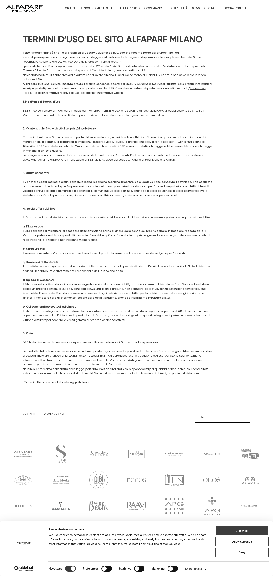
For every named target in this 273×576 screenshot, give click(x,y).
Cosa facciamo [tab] (128, 8)
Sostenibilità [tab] (178, 8)
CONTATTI (29, 414)
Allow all (242, 530)
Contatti (211, 8)
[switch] (106, 569)
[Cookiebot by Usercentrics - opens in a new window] (24, 569)
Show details (193, 568)
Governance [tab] (153, 8)
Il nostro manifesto (96, 8)
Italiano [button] (202, 417)
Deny (242, 552)
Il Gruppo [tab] (69, 8)
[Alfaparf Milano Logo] (24, 8)
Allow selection (242, 541)
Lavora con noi (235, 8)
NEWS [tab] (196, 8)
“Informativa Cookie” (110, 93)
